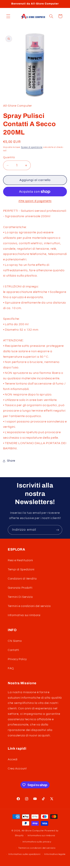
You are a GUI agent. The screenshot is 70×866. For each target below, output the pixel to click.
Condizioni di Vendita (22, 578)
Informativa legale (54, 854)
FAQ (11, 668)
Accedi (13, 759)
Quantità (9, 157)
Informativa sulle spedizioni (24, 854)
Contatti (13, 650)
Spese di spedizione (31, 147)
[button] (8, 16)
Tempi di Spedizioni (21, 569)
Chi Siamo (15, 640)
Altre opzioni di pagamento (35, 201)
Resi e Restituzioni (20, 560)
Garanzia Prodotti (20, 587)
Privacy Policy (17, 659)
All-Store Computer (33, 831)
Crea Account (17, 768)
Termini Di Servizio (20, 596)
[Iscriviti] (57, 530)
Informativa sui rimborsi (24, 615)
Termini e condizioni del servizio (29, 606)
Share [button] (11, 460)
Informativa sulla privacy (37, 842)
